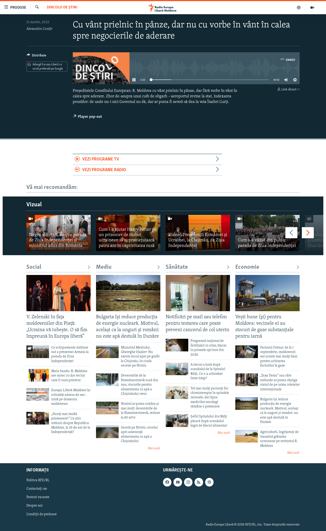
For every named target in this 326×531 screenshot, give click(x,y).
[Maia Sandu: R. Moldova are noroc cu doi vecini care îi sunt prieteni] (37, 375)
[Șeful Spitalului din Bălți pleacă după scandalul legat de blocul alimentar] (177, 420)
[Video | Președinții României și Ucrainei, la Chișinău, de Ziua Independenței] (198, 233)
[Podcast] (299, 7)
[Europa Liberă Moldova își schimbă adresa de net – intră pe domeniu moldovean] (37, 394)
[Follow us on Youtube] (177, 482)
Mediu (104, 267)
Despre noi (34, 506)
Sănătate (177, 267)
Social (33, 267)
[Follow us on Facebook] (167, 482)
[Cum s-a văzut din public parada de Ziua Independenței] (267, 233)
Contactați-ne (36, 489)
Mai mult (154, 448)
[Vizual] (312, 7)
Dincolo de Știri (62, 8)
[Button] (36, 56)
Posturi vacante (37, 497)
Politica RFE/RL (37, 480)
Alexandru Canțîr (39, 29)
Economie (247, 267)
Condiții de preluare (41, 514)
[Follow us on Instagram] (188, 482)
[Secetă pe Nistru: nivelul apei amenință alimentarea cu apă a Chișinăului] (107, 431)
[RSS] (198, 482)
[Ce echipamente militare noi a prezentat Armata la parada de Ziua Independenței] (37, 351)
